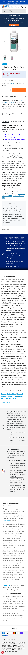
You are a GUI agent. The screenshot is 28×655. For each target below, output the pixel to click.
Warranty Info (5, 651)
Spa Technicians (21, 648)
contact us (6, 521)
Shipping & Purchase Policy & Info (9, 648)
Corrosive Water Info (13, 643)
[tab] (5, 121)
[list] (14, 41)
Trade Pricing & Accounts (16, 649)
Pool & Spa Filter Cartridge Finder (9, 645)
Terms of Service (5, 649)
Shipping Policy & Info (12, 266)
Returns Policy (12, 396)
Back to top (14, 628)
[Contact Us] (2, 652)
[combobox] (14, 11)
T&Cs (12, 76)
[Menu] (25, 7)
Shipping (12, 83)
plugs (13, 463)
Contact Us (14, 25)
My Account (4, 642)
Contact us (6, 585)
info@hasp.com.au (13, 642)
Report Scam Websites (7, 646)
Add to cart (19, 90)
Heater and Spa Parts (10, 639)
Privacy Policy (21, 645)
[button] (22, 7)
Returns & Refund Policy (18, 646)
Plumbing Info (22, 643)
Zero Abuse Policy (11, 399)
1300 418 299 (22, 642)
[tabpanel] (14, 161)
